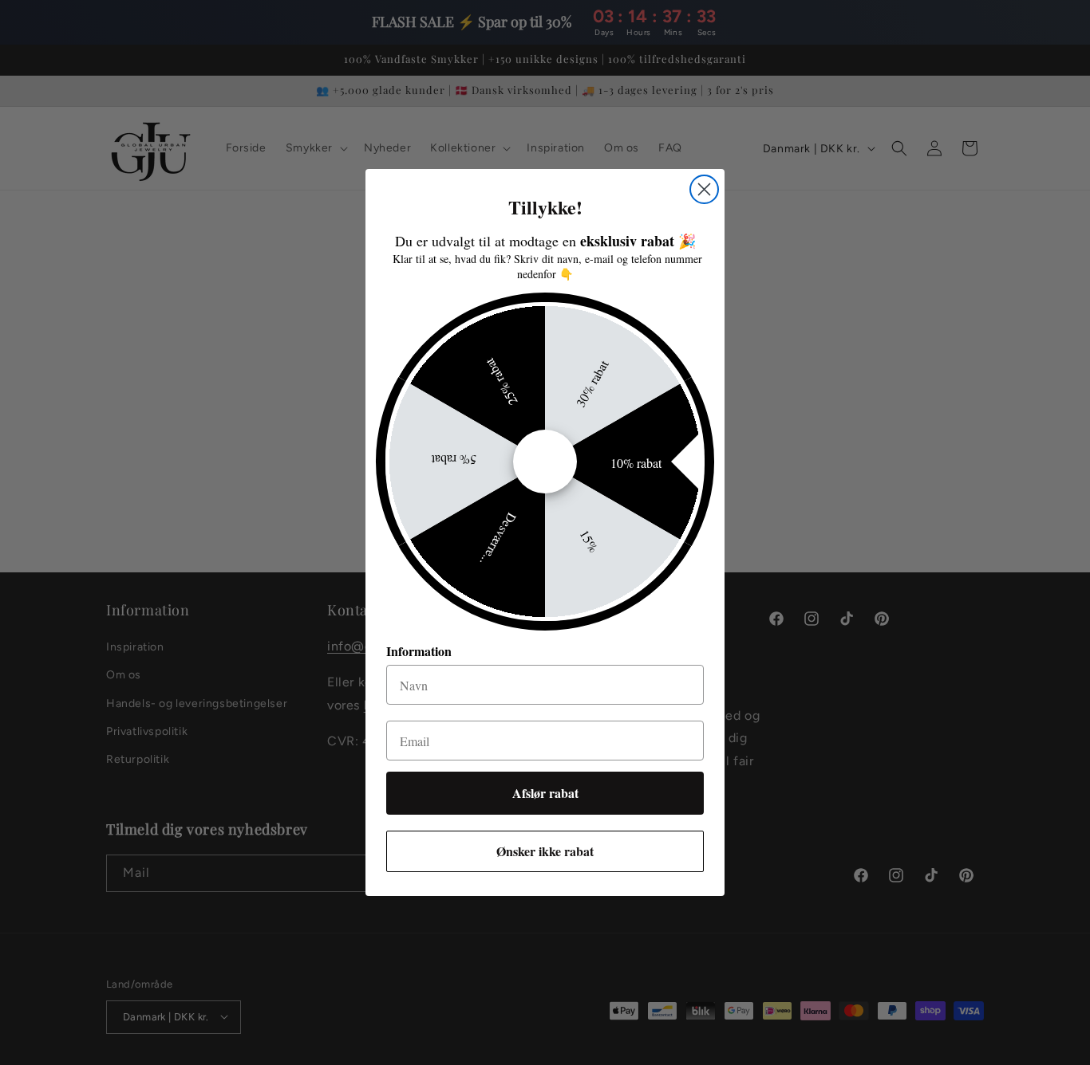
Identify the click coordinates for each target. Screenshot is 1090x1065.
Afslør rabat (545, 793)
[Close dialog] (704, 189)
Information (419, 651)
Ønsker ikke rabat (545, 851)
